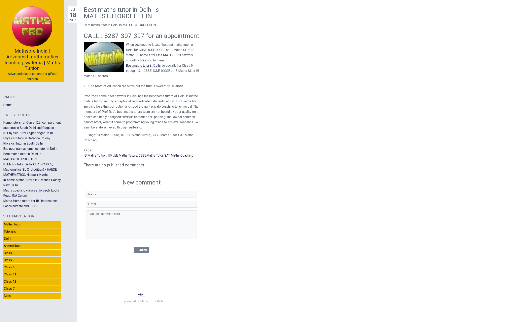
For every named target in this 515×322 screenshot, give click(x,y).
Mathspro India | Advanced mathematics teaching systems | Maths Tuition (32, 59)
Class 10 (10, 267)
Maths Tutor (12, 224)
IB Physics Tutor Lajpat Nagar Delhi (28, 133)
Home (7, 105)
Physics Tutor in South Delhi (23, 143)
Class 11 (10, 274)
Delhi (7, 238)
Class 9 (9, 260)
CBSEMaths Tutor (151, 155)
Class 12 (10, 281)
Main (7, 296)
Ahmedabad (12, 246)
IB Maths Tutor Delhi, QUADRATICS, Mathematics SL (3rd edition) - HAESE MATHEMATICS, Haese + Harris (30, 169)
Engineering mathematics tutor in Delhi (30, 149)
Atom (141, 294)
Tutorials (10, 231)
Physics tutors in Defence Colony (26, 138)
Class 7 (9, 288)
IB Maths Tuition (95, 155)
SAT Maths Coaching (178, 155)
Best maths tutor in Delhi (143, 65)
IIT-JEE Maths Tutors (122, 155)
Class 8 (9, 253)
